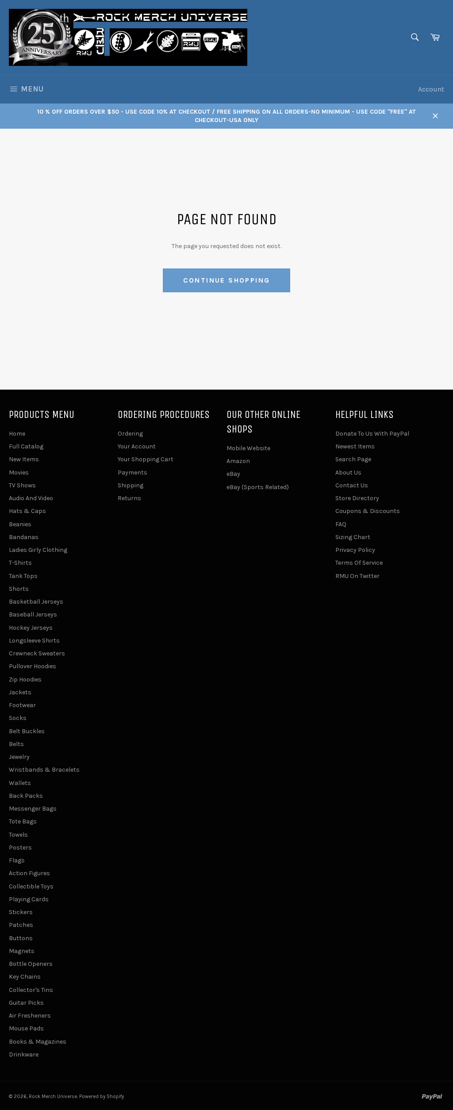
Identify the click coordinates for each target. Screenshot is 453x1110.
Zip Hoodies (25, 679)
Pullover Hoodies (32, 666)
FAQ (340, 524)
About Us (348, 472)
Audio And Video (31, 498)
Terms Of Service (359, 562)
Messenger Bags (33, 808)
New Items (24, 459)
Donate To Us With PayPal (372, 433)
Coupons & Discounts (367, 511)
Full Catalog (26, 446)
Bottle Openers (31, 964)
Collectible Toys (31, 886)
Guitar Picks (26, 1003)
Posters (20, 847)
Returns (129, 498)
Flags (17, 860)
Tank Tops (23, 576)
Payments (132, 472)
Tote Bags (23, 821)
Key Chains (25, 976)
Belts (16, 744)
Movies (19, 472)
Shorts (19, 589)
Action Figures (29, 873)
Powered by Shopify (101, 1096)
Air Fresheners (30, 1015)
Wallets (20, 783)
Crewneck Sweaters (37, 653)
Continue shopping (226, 280)
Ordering (130, 433)
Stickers (21, 912)
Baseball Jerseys (33, 614)
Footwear (22, 705)
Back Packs (26, 796)
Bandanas (23, 537)
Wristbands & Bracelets (44, 769)
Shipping (130, 485)
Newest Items (355, 446)
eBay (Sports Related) (257, 487)
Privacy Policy (355, 550)
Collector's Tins (31, 990)
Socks (18, 718)
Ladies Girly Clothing (38, 550)
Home (17, 433)
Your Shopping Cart (145, 459)
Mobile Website (248, 448)
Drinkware (23, 1054)
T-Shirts (20, 562)
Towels (18, 834)
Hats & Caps (27, 511)
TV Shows (22, 485)
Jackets (20, 692)
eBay (233, 474)
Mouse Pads (26, 1028)
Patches (21, 925)
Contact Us (351, 485)
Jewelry (19, 757)
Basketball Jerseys (36, 601)
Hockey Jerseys (31, 628)
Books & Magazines (37, 1041)
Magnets (22, 951)
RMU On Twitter (357, 576)
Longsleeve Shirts (34, 640)
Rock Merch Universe (53, 1096)
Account (431, 89)
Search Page (353, 459)
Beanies (20, 524)
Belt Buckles (27, 731)
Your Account (137, 446)
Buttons (21, 938)
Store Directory (357, 498)
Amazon (238, 461)
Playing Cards (29, 899)
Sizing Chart (352, 537)
